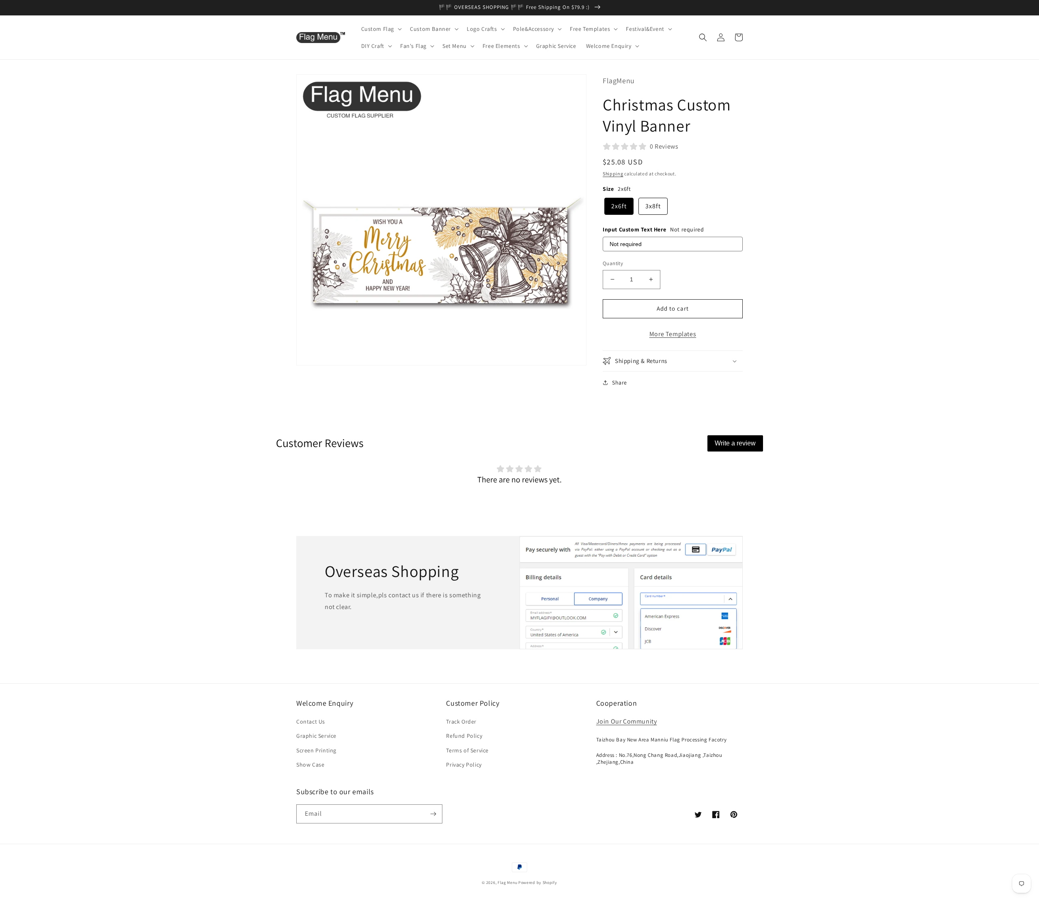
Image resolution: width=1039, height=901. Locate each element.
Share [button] (619, 382)
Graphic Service (316, 735)
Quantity (613, 263)
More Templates (672, 334)
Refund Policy (464, 735)
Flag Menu (507, 882)
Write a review (735, 443)
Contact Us (310, 721)
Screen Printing (316, 750)
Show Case (310, 764)
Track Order (461, 721)
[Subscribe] (433, 813)
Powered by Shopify (537, 882)
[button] (380, 28)
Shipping (613, 174)
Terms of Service (467, 750)
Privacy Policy (463, 764)
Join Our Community (626, 721)
